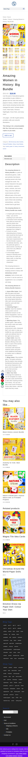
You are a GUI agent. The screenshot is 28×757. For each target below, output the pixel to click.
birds (14, 631)
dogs (10, 676)
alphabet (19, 628)
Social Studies (20, 144)
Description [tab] (8, 156)
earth (4, 679)
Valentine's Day (6, 700)
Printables (9, 732)
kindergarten (12, 688)
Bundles (21, 141)
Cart (5, 720)
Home (4, 17)
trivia (21, 697)
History (10, 19)
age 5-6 (14, 628)
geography (5, 637)
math (12, 691)
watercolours (6, 658)
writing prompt (19, 700)
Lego (11, 640)
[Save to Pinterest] (2, 380)
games (20, 682)
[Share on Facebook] (2, 374)
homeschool (21, 146)
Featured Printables (7, 144)
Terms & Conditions (10, 723)
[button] (22, 26)
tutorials (9, 655)
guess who (17, 685)
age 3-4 (5, 628)
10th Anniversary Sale (14, 141)
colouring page (16, 673)
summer (5, 655)
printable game (18, 643)
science (16, 694)
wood (15, 658)
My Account (7, 717)
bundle (7, 146)
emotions (20, 679)
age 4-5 (9, 628)
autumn (9, 631)
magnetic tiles (6, 691)
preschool (12, 694)
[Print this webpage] (2, 386)
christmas (5, 634)
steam (19, 652)
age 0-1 (9, 625)
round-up (11, 646)
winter (11, 658)
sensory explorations (7, 649)
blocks (17, 631)
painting (19, 640)
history (16, 146)
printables (5, 646)
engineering (5, 682)
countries (5, 676)
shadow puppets (16, 649)
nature (15, 640)
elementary (14, 679)
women (4, 148)
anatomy (10, 667)
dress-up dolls (19, 676)
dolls (13, 676)
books (22, 631)
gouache (14, 637)
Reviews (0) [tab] (8, 158)
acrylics (4, 625)
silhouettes (5, 652)
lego (22, 688)
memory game (17, 691)
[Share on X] (2, 377)
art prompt (20, 667)
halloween (20, 637)
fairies (18, 634)
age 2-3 (19, 625)
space (10, 652)
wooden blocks (21, 658)
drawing (13, 634)
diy (9, 634)
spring (14, 652)
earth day (9, 679)
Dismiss (20, 756)
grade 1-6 (11, 146)
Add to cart (8, 135)
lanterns (18, 688)
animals (5, 631)
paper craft (5, 643)
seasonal (16, 646)
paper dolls (11, 643)
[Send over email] (2, 383)
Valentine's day (16, 655)
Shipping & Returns (12, 726)
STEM (17, 697)
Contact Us (7, 735)
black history (14, 670)
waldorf (22, 655)
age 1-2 (14, 625)
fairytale (15, 682)
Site (7, 729)
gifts (10, 637)
